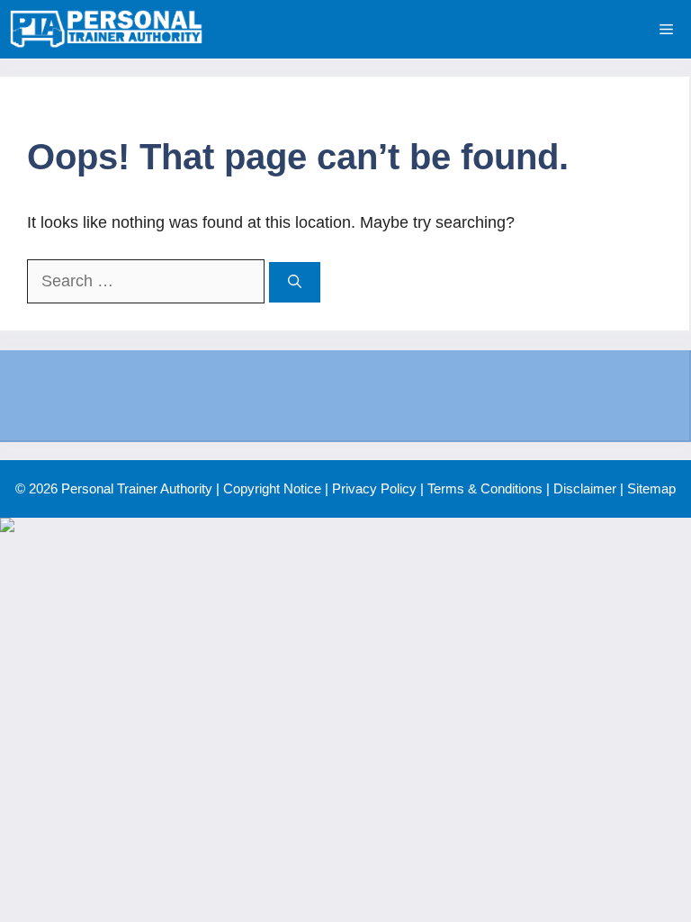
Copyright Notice (272, 488)
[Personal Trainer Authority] (106, 29)
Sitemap (651, 488)
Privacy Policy (374, 488)
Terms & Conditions (485, 488)
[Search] (294, 282)
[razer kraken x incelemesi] (345, 525)
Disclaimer (584, 488)
